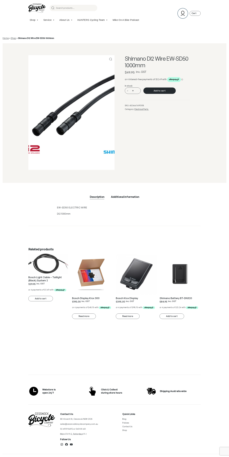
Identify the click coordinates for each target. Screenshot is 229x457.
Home (6, 38)
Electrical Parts (142, 109)
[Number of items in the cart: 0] (195, 13)
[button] (111, 59)
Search (94, 8)
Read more (84, 316)
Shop (32, 20)
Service (47, 20)
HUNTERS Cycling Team (91, 20)
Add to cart (160, 90)
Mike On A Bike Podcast (126, 20)
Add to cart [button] (40, 298)
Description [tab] (97, 196)
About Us (64, 20)
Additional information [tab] (125, 196)
